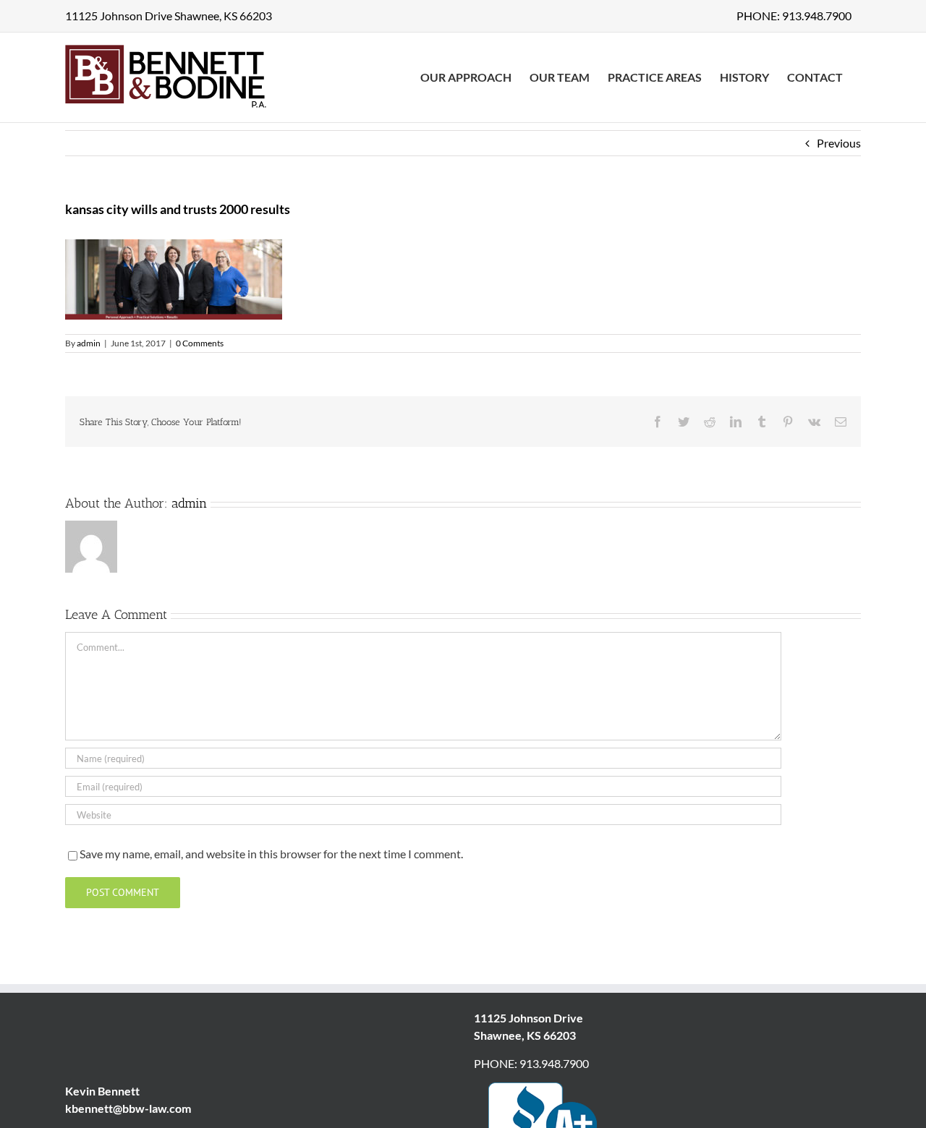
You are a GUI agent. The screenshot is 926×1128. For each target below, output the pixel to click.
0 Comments (200, 343)
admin (89, 343)
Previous (839, 143)
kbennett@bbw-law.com (128, 1108)
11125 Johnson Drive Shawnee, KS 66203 (168, 15)
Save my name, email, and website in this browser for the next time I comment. (271, 853)
